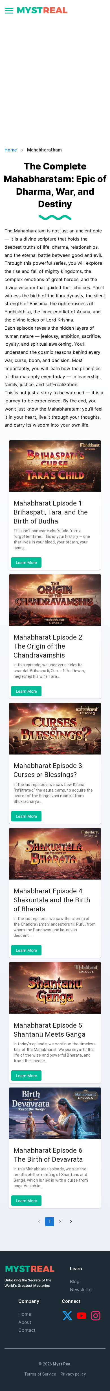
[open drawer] (9, 11)
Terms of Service (40, 1374)
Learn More (26, 562)
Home (11, 150)
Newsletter (81, 1289)
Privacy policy (73, 1374)
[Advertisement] (55, 78)
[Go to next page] (71, 1221)
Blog (75, 1281)
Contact (27, 1330)
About (24, 1322)
